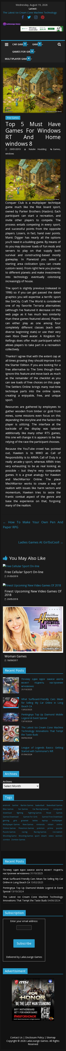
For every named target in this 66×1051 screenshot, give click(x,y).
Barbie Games (27, 805)
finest (48, 813)
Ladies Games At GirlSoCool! (40, 542)
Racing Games (40, 832)
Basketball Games (54, 805)
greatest (24, 820)
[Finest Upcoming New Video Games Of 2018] (32, 585)
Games (56, 149)
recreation (57, 832)
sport (37, 836)
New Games (28, 824)
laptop (45, 820)
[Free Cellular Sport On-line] (21, 566)
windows (9, 153)
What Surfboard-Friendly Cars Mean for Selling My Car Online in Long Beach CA (42, 702)
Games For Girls (22, 51)
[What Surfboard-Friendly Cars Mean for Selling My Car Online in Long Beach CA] (11, 704)
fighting (20, 813)
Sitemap (51, 1037)
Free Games (13, 117)
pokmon (41, 828)
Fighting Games (34, 813)
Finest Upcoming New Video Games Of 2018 (33, 593)
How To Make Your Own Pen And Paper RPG (33, 524)
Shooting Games (26, 836)
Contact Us (16, 1037)
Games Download (10, 817)
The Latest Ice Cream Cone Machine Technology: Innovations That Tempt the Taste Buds (42, 731)
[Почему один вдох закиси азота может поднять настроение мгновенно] (11, 686)
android (6, 805)
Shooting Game (10, 836)
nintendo (40, 824)
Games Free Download (52, 817)
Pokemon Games (26, 828)
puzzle (59, 828)
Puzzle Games (9, 832)
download (7, 813)
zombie (6, 839)
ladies (35, 820)
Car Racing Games (40, 809)
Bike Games (8, 809)
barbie (15, 805)
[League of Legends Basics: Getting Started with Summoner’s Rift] (11, 755)
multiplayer (57, 820)
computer (57, 809)
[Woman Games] (33, 608)
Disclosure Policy (34, 1037)
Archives (7, 781)
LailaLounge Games (31, 957)
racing (24, 832)
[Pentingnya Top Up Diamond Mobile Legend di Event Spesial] (11, 719)
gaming (6, 820)
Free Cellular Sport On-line (24, 572)
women (59, 836)
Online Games (9, 828)
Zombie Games (18, 839)
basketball (39, 805)
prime (50, 828)
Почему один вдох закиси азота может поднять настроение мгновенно (42, 682)
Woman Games (16, 656)
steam (44, 836)
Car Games (19, 44)
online (59, 824)
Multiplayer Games (17, 58)
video (51, 836)
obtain (50, 824)
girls (15, 820)
